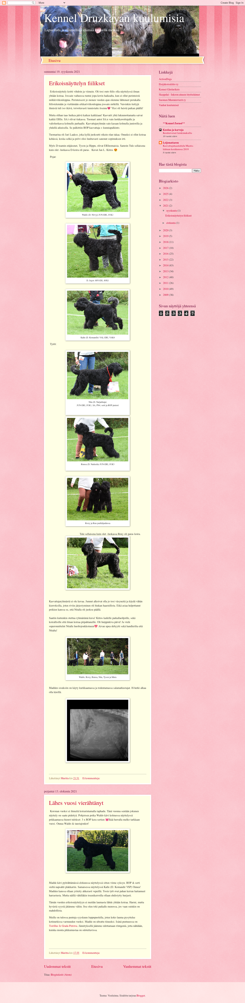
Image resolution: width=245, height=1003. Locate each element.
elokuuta (171, 223)
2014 (166, 265)
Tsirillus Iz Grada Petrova (63, 926)
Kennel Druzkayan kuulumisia (114, 17)
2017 (166, 248)
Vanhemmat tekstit (137, 966)
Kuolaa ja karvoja (173, 130)
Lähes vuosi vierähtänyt (76, 802)
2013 (166, 271)
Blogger (140, 995)
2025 (166, 194)
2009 (166, 295)
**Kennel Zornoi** (174, 123)
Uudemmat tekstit (57, 966)
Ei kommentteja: (91, 778)
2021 (166, 205)
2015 (166, 259)
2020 (166, 230)
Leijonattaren (171, 143)
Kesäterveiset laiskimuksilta (177, 133)
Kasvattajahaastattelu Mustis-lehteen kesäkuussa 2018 (178, 147)
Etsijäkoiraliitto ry (168, 84)
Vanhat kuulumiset (169, 105)
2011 (166, 283)
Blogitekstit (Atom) (61, 974)
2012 (166, 277)
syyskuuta (171, 210)
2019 (166, 236)
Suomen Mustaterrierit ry (172, 100)
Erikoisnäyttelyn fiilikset (77, 83)
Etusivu (54, 60)
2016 (166, 253)
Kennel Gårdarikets (169, 89)
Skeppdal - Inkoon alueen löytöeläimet (179, 94)
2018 (166, 242)
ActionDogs (165, 79)
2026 (166, 188)
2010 (166, 289)
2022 (166, 200)
